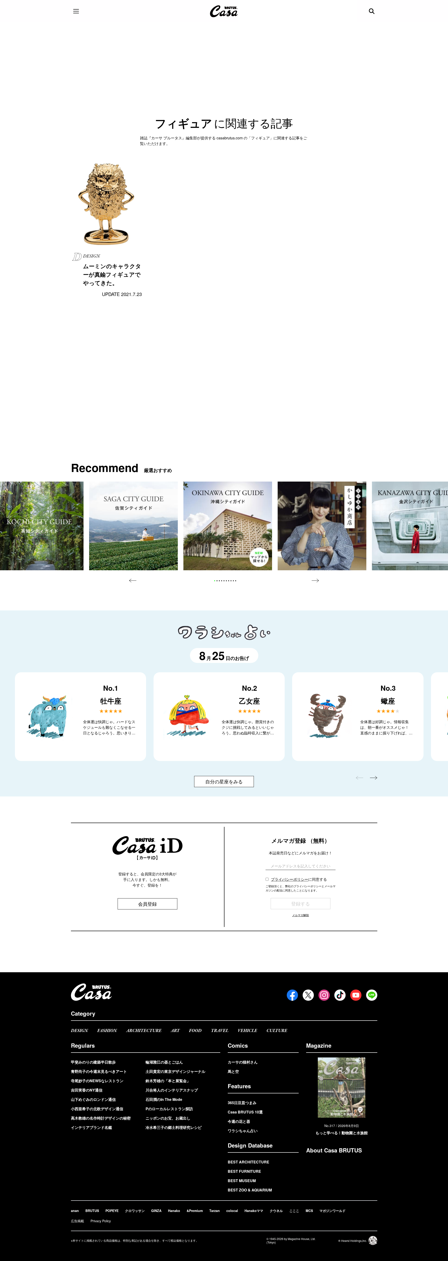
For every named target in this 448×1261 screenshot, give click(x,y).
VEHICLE (247, 1031)
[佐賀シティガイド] (133, 526)
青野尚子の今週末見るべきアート (99, 1071)
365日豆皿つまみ (242, 1102)
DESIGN (79, 1031)
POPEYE (112, 1210)
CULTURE (276, 1031)
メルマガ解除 (300, 915)
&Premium (195, 1210)
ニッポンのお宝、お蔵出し (168, 1118)
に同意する (299, 879)
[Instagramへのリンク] (324, 995)
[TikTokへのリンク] (340, 995)
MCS (309, 1210)
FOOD (195, 1031)
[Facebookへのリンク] (292, 995)
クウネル (276, 1210)
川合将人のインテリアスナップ (172, 1090)
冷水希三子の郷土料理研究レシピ (174, 1127)
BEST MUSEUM (242, 1180)
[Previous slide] (132, 580)
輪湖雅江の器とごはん (164, 1062)
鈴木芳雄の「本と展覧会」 (168, 1080)
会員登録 (147, 903)
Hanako (174, 1210)
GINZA (156, 1210)
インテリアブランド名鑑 (91, 1127)
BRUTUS (92, 1210)
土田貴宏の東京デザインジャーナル (175, 1071)
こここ (294, 1210)
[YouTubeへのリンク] (355, 995)
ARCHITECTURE (143, 1031)
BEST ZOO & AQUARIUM (250, 1190)
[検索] (372, 11)
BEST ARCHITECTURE (248, 1162)
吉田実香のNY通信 (86, 1090)
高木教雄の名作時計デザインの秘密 (101, 1118)
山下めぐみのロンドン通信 (93, 1099)
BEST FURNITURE (244, 1171)
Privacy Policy (101, 1221)
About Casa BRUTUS (334, 1150)
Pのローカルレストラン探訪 (169, 1108)
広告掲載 (77, 1221)
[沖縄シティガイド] (227, 526)
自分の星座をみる (224, 781)
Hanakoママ (254, 1210)
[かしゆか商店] (322, 526)
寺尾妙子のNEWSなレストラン (97, 1080)
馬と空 (233, 1071)
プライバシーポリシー (289, 879)
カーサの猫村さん (243, 1062)
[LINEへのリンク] (371, 995)
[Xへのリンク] (308, 995)
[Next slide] (315, 580)
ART (175, 1031)
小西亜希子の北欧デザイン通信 (97, 1108)
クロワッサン (135, 1210)
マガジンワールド (332, 1210)
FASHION (107, 1031)
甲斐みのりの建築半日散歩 (93, 1062)
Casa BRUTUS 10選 (245, 1112)
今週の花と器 (239, 1121)
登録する (300, 903)
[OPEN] (76, 11)
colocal (232, 1210)
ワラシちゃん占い (243, 1130)
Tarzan (214, 1210)
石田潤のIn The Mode (164, 1099)
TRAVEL (219, 1031)
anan (75, 1210)
